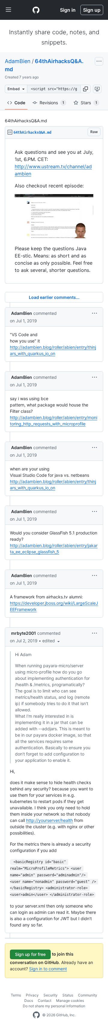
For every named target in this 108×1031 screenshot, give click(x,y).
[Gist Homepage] (36, 10)
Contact (44, 1000)
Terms (16, 995)
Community (87, 995)
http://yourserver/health (49, 820)
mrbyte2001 (23, 633)
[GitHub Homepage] (36, 1015)
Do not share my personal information (54, 1006)
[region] (54, 211)
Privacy (32, 995)
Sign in (68, 10)
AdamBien (18, 61)
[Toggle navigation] (8, 10)
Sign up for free (30, 954)
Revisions (52, 102)
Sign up (91, 10)
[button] (85, 89)
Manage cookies (70, 1000)
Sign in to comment (48, 968)
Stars (89, 102)
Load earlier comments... (54, 297)
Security (51, 995)
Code (19, 102)
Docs (28, 1000)
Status (67, 995)
